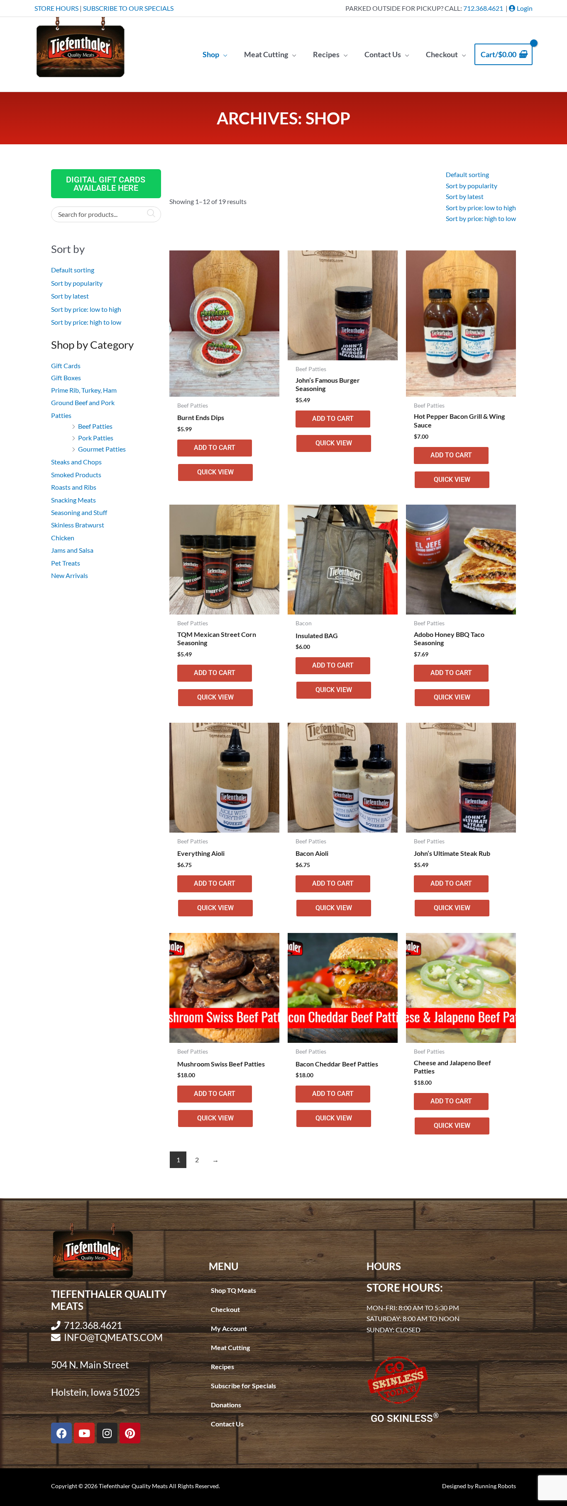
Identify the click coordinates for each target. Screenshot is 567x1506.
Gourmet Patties (102, 449)
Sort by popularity (77, 283)
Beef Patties (95, 426)
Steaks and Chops (76, 462)
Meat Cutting (230, 1347)
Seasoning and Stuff (79, 512)
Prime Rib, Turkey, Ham (84, 390)
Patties (61, 415)
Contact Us (227, 1424)
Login (524, 8)
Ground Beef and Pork (83, 402)
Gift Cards (66, 365)
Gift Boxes (66, 377)
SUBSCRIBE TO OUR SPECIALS (128, 8)
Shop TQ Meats (233, 1290)
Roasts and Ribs (73, 487)
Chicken (62, 538)
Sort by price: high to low (86, 322)
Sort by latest (70, 296)
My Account (229, 1328)
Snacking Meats (73, 500)
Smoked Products (76, 475)
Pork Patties (95, 438)
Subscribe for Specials (243, 1385)
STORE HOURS (56, 8)
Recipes (222, 1366)
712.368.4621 (483, 8)
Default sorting (72, 270)
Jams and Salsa (72, 550)
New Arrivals (69, 575)
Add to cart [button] (214, 448)
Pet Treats (65, 563)
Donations (226, 1405)
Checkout (225, 1309)
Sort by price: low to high (86, 309)
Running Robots (495, 1485)
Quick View (215, 472)
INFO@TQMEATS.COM (113, 1337)
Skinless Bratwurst (77, 525)
